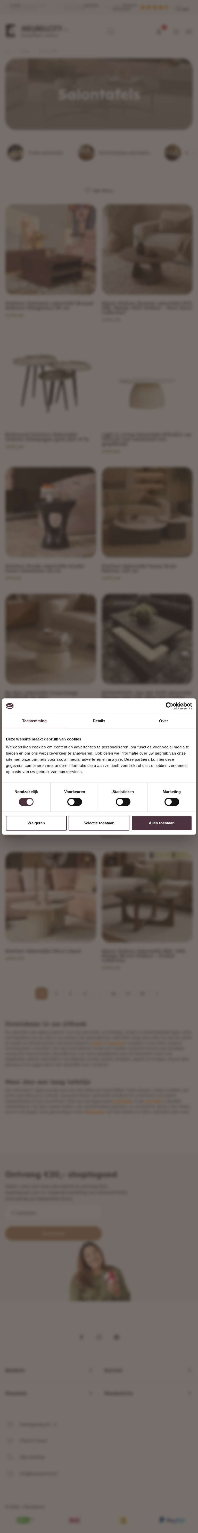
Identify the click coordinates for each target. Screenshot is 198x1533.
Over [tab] (163, 721)
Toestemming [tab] (34, 721)
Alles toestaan (162, 823)
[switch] (74, 802)
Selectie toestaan (99, 823)
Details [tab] (99, 721)
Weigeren (36, 823)
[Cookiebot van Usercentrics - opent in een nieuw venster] (169, 706)
